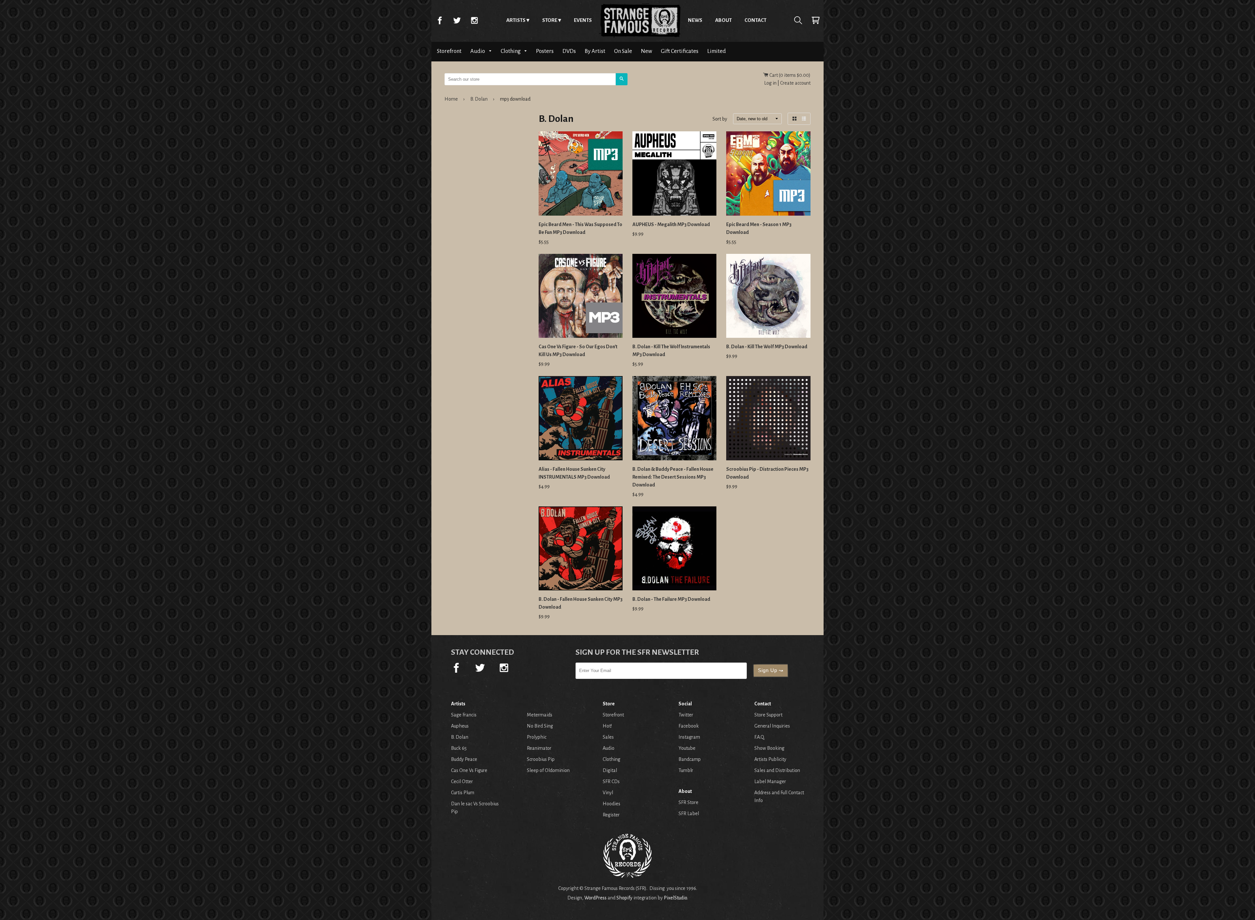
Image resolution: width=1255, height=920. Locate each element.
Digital (610, 770)
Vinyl (608, 792)
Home (640, 20)
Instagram (474, 20)
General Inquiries (772, 726)
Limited (716, 51)
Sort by (719, 119)
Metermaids (539, 714)
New (646, 51)
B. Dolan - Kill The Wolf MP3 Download (766, 346)
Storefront (449, 51)
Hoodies (611, 803)
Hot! (607, 726)
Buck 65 (459, 748)
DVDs (569, 51)
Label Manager (770, 781)
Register (611, 814)
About (723, 20)
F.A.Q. (759, 737)
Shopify (624, 897)
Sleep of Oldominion (548, 770)
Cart (815, 20)
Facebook (439, 20)
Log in (770, 83)
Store (549, 20)
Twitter (457, 20)
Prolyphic (536, 737)
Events (583, 20)
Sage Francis (464, 714)
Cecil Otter (462, 781)
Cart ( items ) (789, 75)
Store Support (768, 714)
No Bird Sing (540, 726)
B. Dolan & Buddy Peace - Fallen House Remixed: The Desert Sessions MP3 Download (672, 477)
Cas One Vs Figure (469, 770)
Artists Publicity (770, 759)
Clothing (511, 51)
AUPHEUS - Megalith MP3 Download (671, 224)
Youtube (686, 748)
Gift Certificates (679, 51)
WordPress (595, 897)
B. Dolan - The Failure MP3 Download (671, 599)
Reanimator (539, 748)
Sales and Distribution (777, 770)
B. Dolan (479, 99)
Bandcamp (689, 759)
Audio (478, 51)
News (695, 20)
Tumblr (685, 770)
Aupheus (460, 726)
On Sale (623, 51)
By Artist (595, 51)
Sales (608, 737)
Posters (545, 51)
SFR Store (688, 802)
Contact (755, 20)
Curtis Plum (462, 792)
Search (798, 20)
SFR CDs (611, 781)
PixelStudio (675, 897)
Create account (795, 83)
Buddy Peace (464, 759)
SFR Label (688, 813)
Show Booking (769, 748)
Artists (516, 20)
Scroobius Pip (541, 759)
